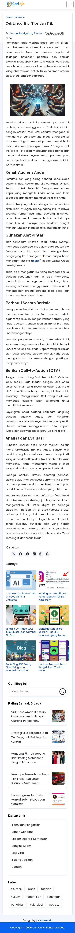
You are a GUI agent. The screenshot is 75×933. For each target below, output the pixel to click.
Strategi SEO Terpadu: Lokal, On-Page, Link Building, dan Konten (30, 737)
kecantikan (33, 897)
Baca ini (17, 867)
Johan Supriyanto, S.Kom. (26, 33)
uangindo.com (21, 846)
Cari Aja (37, 927)
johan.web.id (44, 920)
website (54, 905)
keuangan (54, 897)
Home (9, 17)
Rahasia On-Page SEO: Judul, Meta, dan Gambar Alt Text (21, 632)
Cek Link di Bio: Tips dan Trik (29, 23)
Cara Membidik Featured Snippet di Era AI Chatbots (21, 597)
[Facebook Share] (20, 554)
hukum (15, 897)
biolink (36, 261)
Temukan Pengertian (26, 825)
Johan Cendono (22, 832)
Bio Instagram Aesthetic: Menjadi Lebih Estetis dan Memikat (28, 799)
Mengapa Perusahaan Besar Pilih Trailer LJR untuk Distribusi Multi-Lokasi (30, 778)
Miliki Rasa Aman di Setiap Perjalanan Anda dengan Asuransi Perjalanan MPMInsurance (28, 716)
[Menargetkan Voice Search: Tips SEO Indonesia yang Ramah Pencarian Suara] (54, 615)
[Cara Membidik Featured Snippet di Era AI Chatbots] (21, 580)
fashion (46, 889)
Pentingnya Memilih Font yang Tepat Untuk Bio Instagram (54, 597)
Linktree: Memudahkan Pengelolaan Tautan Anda (52, 667)
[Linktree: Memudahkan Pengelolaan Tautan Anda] (54, 650)
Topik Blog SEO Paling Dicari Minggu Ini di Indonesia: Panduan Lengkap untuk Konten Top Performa (19, 667)
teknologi (19, 17)
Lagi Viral (18, 853)
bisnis (31, 889)
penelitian (17, 905)
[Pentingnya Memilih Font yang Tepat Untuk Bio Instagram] (54, 580)
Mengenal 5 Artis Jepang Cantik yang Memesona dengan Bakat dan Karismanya (28, 758)
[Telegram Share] (27, 554)
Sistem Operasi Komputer (29, 839)
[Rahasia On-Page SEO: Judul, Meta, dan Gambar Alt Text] (21, 615)
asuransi (16, 889)
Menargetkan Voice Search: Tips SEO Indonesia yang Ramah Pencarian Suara (52, 632)
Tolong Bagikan (22, 860)
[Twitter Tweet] (14, 554)
